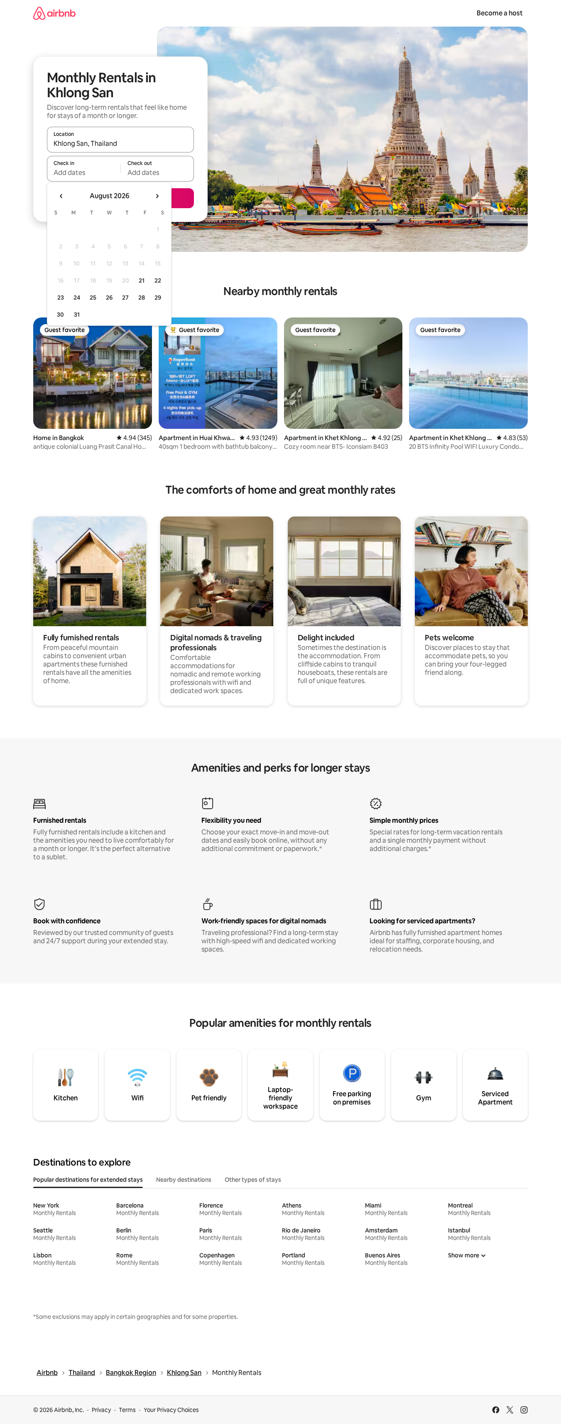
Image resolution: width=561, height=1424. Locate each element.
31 (77, 314)
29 (157, 297)
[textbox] (84, 172)
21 (142, 280)
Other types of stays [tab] (253, 1179)
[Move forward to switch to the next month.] (156, 196)
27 (125, 297)
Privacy (101, 1410)
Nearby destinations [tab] (183, 1179)
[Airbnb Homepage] (54, 13)
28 (141, 297)
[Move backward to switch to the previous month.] (61, 196)
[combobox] (120, 143)
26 (109, 297)
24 (76, 297)
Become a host (500, 13)
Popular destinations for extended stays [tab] (88, 1179)
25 (93, 297)
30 (60, 314)
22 (157, 280)
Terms (127, 1410)
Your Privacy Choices (171, 1410)
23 (60, 297)
